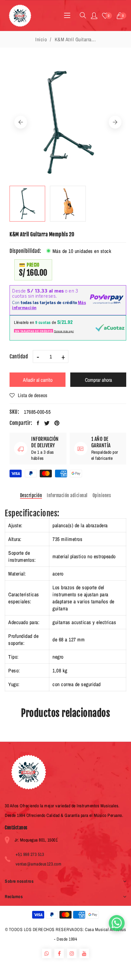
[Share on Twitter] (47, 423)
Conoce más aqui (64, 331)
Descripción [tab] (31, 495)
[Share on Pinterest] (57, 423)
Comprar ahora (98, 379)
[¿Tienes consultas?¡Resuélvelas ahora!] (117, 923)
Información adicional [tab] (67, 495)
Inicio (41, 39)
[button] (122, 15)
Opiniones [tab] (102, 495)
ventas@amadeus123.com (39, 864)
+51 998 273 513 (30, 854)
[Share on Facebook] (38, 423)
